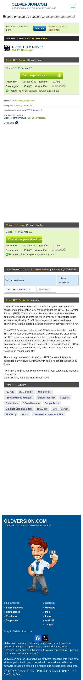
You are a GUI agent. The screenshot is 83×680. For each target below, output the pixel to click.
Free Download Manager (19, 397)
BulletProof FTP (46, 397)
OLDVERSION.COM (29, 4)
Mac (47, 612)
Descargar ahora (34, 75)
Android (49, 620)
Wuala (25, 414)
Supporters (12, 620)
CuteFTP (64, 397)
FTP (21, 38)
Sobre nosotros (14, 607)
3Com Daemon (31, 403)
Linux (48, 616)
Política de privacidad (48, 671)
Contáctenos (13, 612)
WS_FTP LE (44, 392)
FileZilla (10, 392)
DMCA (65, 671)
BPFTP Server (60, 409)
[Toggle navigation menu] (73, 6)
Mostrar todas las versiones (58, 28)
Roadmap (11, 616)
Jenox (19, 674)
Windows (11, 38)
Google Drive (52, 403)
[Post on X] (16, 122)
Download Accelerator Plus (49, 414)
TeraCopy (42, 409)
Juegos (49, 624)
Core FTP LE (26, 392)
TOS (73, 671)
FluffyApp (11, 414)
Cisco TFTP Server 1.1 (19, 68)
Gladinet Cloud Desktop (19, 409)
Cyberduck (12, 403)
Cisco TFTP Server (27, 47)
